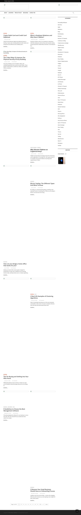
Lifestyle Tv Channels (62, 86)
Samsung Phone (61, 113)
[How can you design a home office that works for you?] (15, 212)
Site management (61, 115)
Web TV (59, 141)
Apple (59, 27)
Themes (59, 131)
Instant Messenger (61, 79)
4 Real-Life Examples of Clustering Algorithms (41, 297)
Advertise (10, 12)
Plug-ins (59, 111)
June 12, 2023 (33, 153)
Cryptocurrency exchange (63, 43)
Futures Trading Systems (63, 61)
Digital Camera (61, 47)
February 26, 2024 (34, 39)
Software (10, 406)
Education (60, 49)
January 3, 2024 (7, 61)
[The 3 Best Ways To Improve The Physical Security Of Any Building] (15, 52)
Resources (25, 12)
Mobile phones (61, 93)
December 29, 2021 (34, 493)
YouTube (59, 145)
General (5, 33)
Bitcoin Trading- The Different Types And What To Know (42, 184)
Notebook (60, 104)
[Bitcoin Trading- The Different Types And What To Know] (42, 172)
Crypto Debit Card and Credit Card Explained (15, 36)
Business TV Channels (62, 38)
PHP (59, 109)
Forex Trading (33, 147)
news (59, 97)
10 (40, 504)
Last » (46, 504)
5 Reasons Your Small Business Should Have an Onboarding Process (42, 490)
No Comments (41, 39)
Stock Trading (60, 127)
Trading (39, 147)
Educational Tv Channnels (63, 52)
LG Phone (60, 84)
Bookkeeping (60, 33)
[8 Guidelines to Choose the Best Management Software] (15, 398)
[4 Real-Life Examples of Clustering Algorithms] (42, 285)
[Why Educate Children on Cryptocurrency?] (42, 98)
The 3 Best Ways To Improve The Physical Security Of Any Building (14, 58)
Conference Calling (62, 40)
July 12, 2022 (33, 187)
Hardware (60, 72)
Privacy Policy (18, 12)
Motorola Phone (61, 95)
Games (59, 65)
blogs (59, 31)
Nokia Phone (60, 102)
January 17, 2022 (7, 380)
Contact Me (32, 12)
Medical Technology (62, 88)
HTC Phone (60, 77)
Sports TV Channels (62, 122)
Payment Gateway (61, 106)
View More (6, 46)
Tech (14, 406)
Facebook (60, 56)
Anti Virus (60, 24)
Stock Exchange (61, 125)
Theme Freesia (10, 512)
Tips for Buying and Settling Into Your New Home (15, 377)
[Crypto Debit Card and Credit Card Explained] (15, 24)
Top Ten (59, 134)
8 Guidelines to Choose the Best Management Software (14, 410)
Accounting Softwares (62, 22)
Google (59, 70)
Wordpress (60, 143)
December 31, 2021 (7, 413)
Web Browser (61, 138)
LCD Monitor (60, 81)
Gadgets (59, 63)
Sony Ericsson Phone (62, 120)
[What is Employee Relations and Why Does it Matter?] (42, 24)
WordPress (15, 512)
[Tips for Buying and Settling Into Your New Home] (15, 325)
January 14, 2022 (34, 300)
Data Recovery (61, 45)
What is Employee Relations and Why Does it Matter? (41, 36)
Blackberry (60, 29)
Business (5, 261)
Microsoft (60, 90)
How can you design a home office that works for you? (15, 264)
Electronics (60, 54)
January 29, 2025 (7, 39)
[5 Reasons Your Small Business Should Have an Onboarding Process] (42, 438)
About (5, 12)
